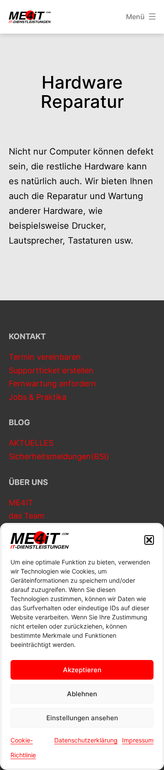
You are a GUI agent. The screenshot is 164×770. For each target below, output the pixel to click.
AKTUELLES (31, 442)
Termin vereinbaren (45, 356)
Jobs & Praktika (37, 397)
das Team (27, 515)
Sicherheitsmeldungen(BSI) (59, 456)
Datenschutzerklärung (86, 740)
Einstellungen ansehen (82, 718)
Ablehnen (82, 694)
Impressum (138, 740)
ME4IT (21, 502)
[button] (149, 540)
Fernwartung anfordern (52, 383)
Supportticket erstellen (51, 370)
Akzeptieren (82, 670)
